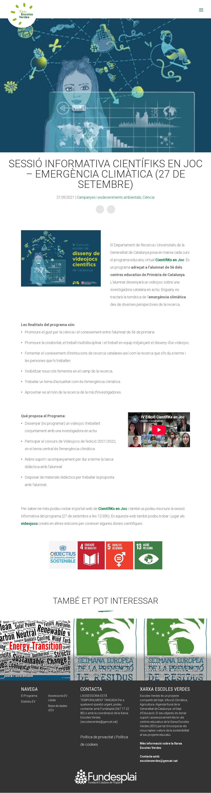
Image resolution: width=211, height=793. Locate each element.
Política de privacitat (96, 737)
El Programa (29, 695)
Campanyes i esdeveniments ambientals (109, 197)
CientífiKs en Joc (112, 508)
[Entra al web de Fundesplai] (105, 783)
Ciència (148, 197)
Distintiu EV (28, 701)
